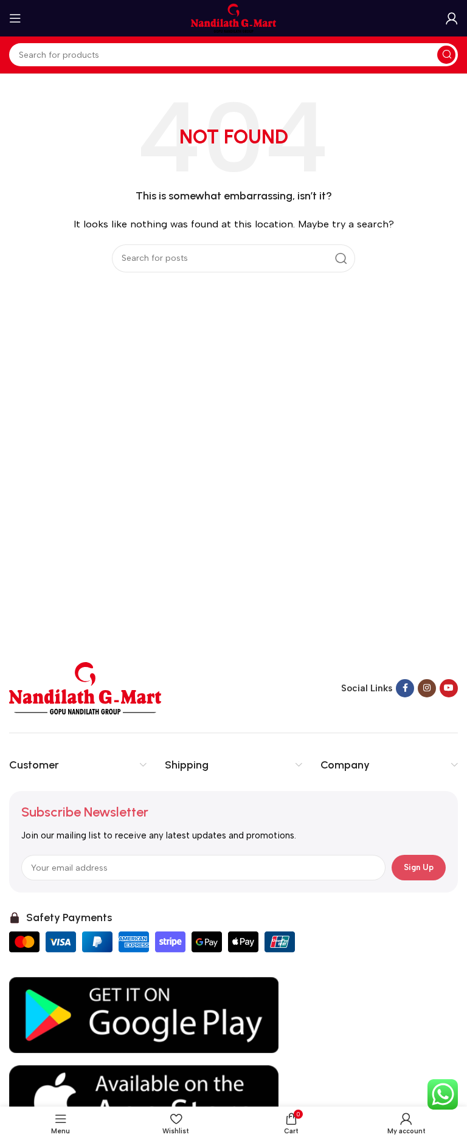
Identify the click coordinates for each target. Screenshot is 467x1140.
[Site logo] (233, 17)
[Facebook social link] (405, 688)
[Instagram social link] (427, 688)
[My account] (452, 18)
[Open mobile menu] (15, 18)
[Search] (446, 55)
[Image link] (85, 687)
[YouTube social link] (449, 688)
